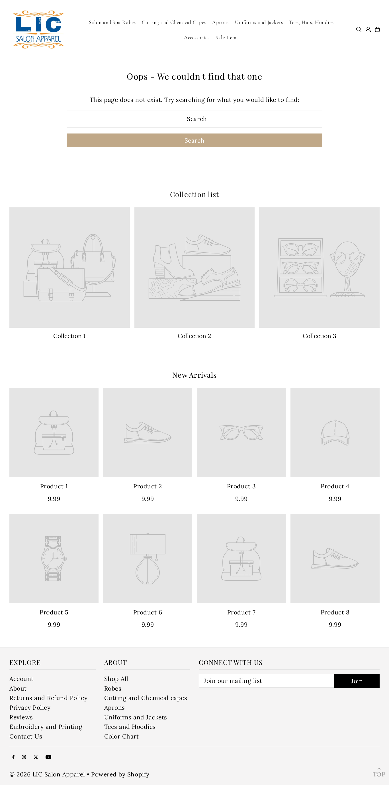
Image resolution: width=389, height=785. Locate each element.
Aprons (114, 707)
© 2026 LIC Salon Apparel (47, 774)
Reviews (21, 717)
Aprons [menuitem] (220, 22)
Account (21, 679)
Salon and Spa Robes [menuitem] (112, 22)
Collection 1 (69, 336)
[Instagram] (24, 757)
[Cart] (377, 29)
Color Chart (121, 736)
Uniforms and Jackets (135, 717)
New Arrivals (194, 374)
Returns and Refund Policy (48, 698)
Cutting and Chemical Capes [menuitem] (174, 22)
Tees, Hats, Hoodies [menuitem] (311, 22)
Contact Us (25, 736)
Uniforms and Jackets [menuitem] (259, 22)
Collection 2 (194, 336)
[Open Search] (358, 29)
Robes (113, 688)
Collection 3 (319, 336)
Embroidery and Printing (45, 727)
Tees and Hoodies (130, 727)
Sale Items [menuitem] (227, 37)
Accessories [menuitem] (197, 37)
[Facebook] (13, 757)
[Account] (368, 29)
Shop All (116, 679)
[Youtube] (48, 757)
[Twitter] (36, 757)
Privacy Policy (29, 707)
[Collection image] (69, 267)
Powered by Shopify (120, 774)
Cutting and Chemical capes (145, 698)
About (18, 688)
